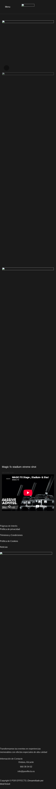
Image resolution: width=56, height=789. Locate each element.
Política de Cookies (9, 541)
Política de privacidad (10, 529)
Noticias (4, 547)
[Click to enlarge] (6, 67)
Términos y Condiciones (11, 535)
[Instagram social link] (52, 7)
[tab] (8, 473)
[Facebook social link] (49, 7)
